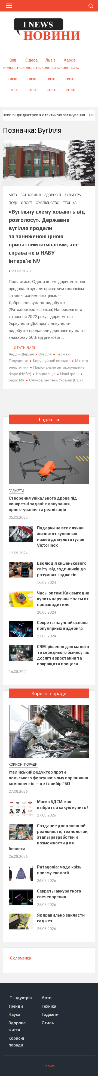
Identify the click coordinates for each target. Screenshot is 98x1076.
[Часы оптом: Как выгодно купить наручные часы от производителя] (21, 598)
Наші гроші (69, 373)
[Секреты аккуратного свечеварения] (21, 896)
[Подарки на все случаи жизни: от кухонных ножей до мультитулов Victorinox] (21, 533)
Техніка (69, 203)
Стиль (48, 1022)
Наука (14, 1014)
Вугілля (45, 354)
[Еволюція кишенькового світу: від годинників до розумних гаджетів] (21, 569)
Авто (13, 195)
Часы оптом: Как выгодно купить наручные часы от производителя (63, 599)
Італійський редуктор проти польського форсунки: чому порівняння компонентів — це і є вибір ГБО (48, 778)
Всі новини (30, 195)
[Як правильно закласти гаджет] (21, 920)
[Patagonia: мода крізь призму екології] (21, 872)
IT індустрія (20, 997)
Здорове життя (17, 1026)
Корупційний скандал (52, 360)
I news (49, 1065)
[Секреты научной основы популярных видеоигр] (21, 628)
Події (13, 203)
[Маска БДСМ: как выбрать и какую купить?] (21, 807)
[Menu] (8, 5)
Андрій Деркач (21, 354)
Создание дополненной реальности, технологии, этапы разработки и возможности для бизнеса (48, 837)
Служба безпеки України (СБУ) (56, 380)
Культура (73, 195)
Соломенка (20, 957)
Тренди (15, 1006)
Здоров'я (52, 195)
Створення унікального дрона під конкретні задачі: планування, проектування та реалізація (43, 504)
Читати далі (23, 348)
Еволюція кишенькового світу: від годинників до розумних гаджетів (62, 569)
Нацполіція (46, 373)
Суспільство (47, 203)
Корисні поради (23, 764)
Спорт (26, 203)
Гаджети (16, 491)
